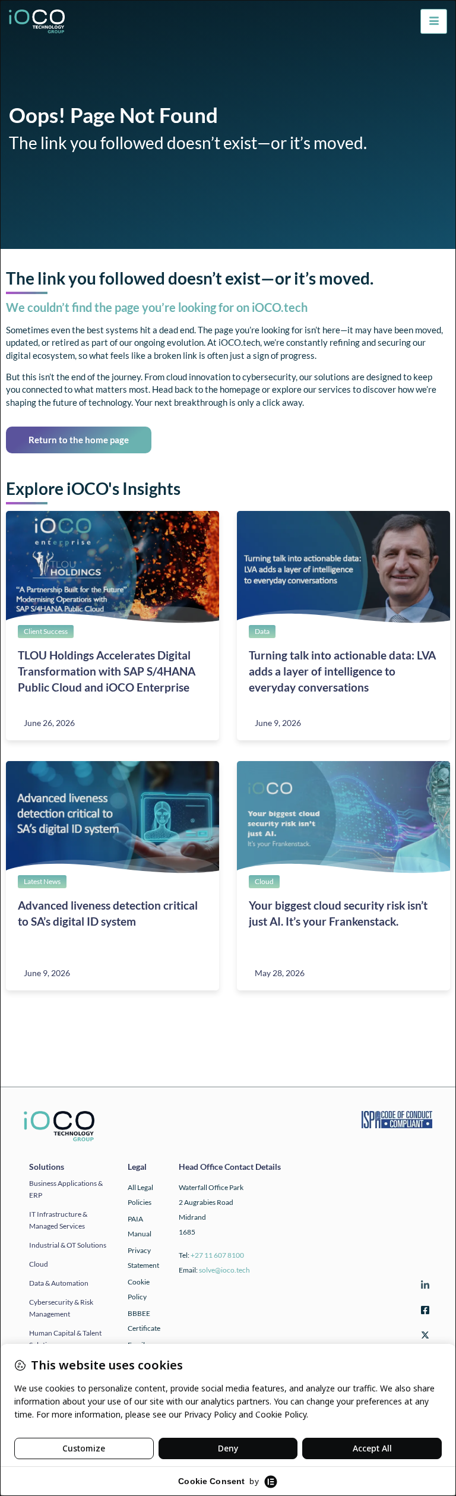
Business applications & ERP (66, 1189)
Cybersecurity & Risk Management (61, 1308)
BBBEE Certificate (144, 1321)
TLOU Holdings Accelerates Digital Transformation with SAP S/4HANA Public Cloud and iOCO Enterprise (106, 671)
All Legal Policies (140, 1195)
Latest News (42, 881)
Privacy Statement (143, 1258)
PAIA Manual (139, 1226)
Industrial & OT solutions (67, 1245)
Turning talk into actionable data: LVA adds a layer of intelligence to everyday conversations (342, 671)
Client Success (46, 631)
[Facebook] (423, 1312)
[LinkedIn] (423, 1287)
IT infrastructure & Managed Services (58, 1220)
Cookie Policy (139, 1289)
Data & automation (58, 1283)
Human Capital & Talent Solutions (65, 1338)
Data (262, 631)
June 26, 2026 (49, 723)
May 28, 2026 (280, 973)
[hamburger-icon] (433, 21)
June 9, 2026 (278, 723)
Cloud (264, 881)
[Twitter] (423, 1337)
